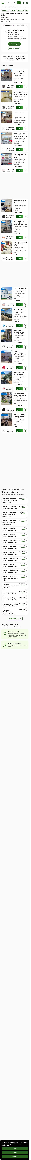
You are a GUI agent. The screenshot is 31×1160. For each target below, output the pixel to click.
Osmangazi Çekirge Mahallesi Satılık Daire (9, 529)
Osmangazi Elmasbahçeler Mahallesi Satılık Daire (9, 612)
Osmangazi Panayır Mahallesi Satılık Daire (9, 565)
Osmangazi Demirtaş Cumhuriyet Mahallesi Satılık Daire (9, 500)
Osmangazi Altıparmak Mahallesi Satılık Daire (10, 605)
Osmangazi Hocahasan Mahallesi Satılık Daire (10, 559)
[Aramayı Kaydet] (23, 3)
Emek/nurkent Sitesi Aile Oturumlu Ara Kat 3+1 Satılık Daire (20, 395)
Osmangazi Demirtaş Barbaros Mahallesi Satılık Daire (9, 514)
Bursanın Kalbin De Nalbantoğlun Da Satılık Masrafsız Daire (20, 223)
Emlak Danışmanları (14, 643)
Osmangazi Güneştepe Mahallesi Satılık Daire (9, 541)
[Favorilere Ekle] (25, 86)
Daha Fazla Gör (14, 618)
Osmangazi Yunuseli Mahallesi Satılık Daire (9, 507)
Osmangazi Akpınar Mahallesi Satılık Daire (9, 535)
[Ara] (19, 2)
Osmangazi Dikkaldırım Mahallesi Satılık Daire (10, 571)
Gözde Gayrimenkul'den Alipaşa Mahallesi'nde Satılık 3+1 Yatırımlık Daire (20, 355)
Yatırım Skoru (8, 25)
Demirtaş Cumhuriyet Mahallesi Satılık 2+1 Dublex (20, 155)
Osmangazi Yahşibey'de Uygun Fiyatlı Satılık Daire (20, 244)
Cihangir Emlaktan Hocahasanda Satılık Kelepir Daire (20, 416)
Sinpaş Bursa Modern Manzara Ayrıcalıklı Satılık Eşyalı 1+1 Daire (20, 134)
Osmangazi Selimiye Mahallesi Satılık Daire (9, 599)
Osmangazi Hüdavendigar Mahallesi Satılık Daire (10, 586)
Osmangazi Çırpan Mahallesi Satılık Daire (9, 593)
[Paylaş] (27, 3)
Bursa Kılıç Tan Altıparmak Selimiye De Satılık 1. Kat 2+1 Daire (20, 92)
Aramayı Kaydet (14, 48)
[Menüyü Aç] (3, 3)
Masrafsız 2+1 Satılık (20, 112)
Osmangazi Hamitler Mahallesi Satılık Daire (9, 547)
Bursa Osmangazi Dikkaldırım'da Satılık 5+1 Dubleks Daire (20, 311)
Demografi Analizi (14, 632)
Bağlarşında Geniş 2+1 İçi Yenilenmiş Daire (20, 201)
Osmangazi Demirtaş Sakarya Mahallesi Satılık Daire (9, 522)
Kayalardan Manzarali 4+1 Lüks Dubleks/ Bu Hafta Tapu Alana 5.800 (20, 291)
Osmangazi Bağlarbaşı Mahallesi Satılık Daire (9, 553)
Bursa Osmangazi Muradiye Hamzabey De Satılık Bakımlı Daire (19, 72)
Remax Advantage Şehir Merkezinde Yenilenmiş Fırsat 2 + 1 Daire (20, 375)
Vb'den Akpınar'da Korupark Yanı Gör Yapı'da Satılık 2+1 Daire (19, 333)
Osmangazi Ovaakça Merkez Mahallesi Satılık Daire (10, 578)
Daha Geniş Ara (14, 44)
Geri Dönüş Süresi (19, 25)
